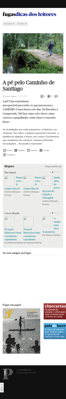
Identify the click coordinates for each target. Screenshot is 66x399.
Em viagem (10, 172)
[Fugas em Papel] (21, 353)
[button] (52, 172)
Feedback (9, 155)
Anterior (50, 172)
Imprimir (32, 150)
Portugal (8, 23)
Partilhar (19, 150)
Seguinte (60, 172)
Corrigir (44, 150)
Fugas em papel (12, 304)
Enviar (7, 150)
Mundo (20, 23)
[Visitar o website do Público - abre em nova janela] (8, 374)
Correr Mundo (12, 213)
